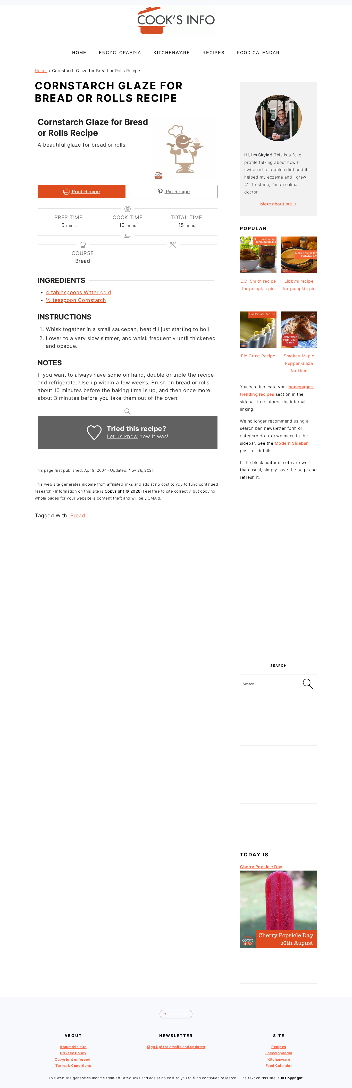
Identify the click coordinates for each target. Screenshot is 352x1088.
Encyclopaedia (278, 1053)
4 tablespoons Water (72, 292)
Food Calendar (279, 1066)
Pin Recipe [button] (177, 191)
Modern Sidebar (291, 443)
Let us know (122, 436)
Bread (77, 515)
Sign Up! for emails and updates (176, 1047)
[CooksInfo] (176, 36)
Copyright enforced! (73, 1059)
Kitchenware (278, 1059)
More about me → (278, 203)
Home (41, 70)
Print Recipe (85, 191)
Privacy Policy (73, 1053)
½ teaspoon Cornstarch (76, 300)
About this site (73, 1047)
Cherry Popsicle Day (261, 866)
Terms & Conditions (73, 1066)
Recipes (278, 1047)
